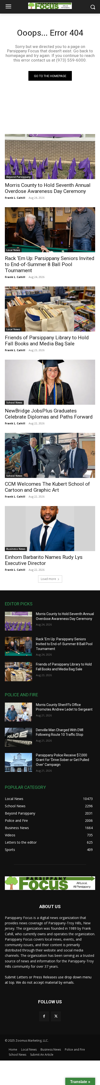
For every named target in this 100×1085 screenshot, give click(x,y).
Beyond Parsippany (18, 177)
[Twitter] (56, 1016)
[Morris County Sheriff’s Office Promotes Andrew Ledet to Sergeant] (18, 712)
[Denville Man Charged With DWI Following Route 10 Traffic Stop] (18, 737)
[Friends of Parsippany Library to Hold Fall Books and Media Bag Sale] (50, 309)
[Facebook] (44, 1016)
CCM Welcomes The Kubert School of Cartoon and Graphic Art (47, 487)
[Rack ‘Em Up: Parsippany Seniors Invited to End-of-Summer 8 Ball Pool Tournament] (50, 229)
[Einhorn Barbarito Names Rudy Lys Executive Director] (50, 528)
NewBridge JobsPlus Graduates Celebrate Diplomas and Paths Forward (49, 414)
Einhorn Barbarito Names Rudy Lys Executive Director (44, 560)
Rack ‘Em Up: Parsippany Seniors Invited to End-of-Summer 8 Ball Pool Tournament (49, 264)
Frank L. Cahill (15, 197)
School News (14, 402)
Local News (13, 250)
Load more (48, 579)
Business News (15, 549)
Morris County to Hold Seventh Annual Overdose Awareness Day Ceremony (48, 188)
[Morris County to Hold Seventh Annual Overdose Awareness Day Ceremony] (50, 156)
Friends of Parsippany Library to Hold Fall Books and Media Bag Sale (47, 341)
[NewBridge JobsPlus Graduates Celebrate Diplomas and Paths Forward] (50, 382)
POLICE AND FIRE (21, 694)
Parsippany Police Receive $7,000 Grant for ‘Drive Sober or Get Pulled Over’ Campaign (62, 760)
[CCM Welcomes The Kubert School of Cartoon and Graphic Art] (50, 455)
